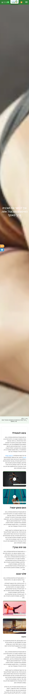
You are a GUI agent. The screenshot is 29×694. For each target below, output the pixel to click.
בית (27, 419)
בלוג (22, 418)
